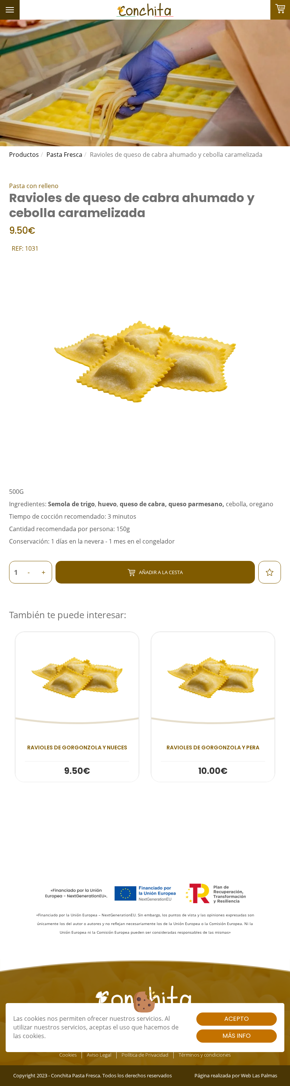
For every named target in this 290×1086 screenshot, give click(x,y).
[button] (77, 706)
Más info (236, 1035)
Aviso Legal (99, 1054)
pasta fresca (64, 154)
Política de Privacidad (145, 1054)
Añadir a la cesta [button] (161, 572)
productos (24, 154)
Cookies (68, 1054)
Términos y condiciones (205, 1054)
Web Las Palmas (259, 1075)
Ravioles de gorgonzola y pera (213, 747)
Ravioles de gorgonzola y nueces (77, 747)
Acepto (236, 1018)
